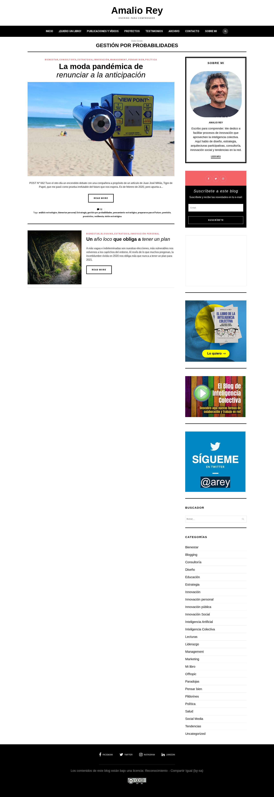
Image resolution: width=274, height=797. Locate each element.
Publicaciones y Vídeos (103, 31)
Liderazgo (192, 644)
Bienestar (51, 60)
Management (118, 60)
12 (101, 209)
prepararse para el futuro (149, 213)
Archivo (174, 31)
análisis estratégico (48, 213)
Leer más (216, 156)
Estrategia (85, 60)
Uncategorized (195, 733)
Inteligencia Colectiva (200, 629)
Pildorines (192, 696)
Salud (189, 711)
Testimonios (154, 31)
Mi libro (190, 666)
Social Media (194, 719)
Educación (192, 577)
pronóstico (88, 216)
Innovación (101, 60)
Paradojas (192, 681)
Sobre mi (211, 31)
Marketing (192, 659)
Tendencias (193, 726)
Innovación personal (145, 234)
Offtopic (190, 674)
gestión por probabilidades (99, 213)
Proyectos (132, 31)
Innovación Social (197, 614)
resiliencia (99, 216)
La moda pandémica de (101, 70)
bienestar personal (67, 213)
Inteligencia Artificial (199, 622)
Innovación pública (198, 607)
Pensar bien (136, 60)
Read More (101, 198)
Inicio (49, 31)
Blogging (107, 234)
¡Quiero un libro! (70, 31)
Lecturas (191, 636)
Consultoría (68, 60)
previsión (166, 213)
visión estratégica (113, 216)
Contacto (192, 31)
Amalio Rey (137, 10)
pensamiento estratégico (125, 213)
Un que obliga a (128, 239)
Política (151, 60)
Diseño (190, 569)
